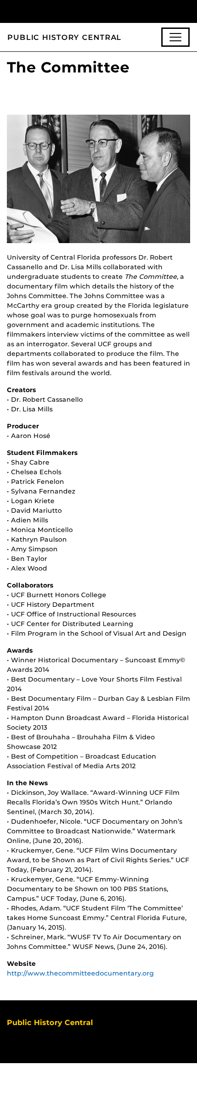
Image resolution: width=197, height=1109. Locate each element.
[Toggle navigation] (175, 37)
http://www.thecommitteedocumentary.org (80, 973)
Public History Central (64, 37)
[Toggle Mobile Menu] (188, 10)
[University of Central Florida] (69, 11)
